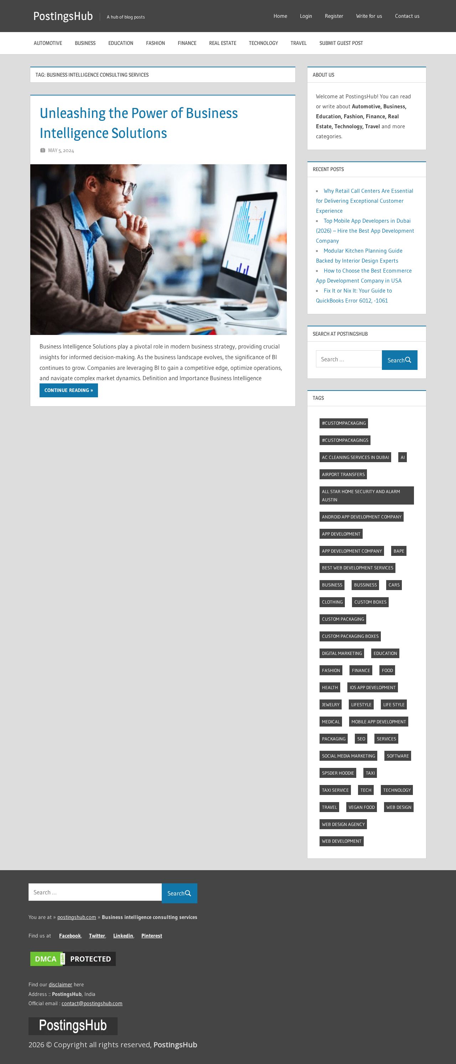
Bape (399, 551)
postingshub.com (76, 917)
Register (334, 15)
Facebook (70, 935)
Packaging (334, 739)
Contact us (407, 15)
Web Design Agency (343, 824)
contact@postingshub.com (92, 1003)
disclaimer (60, 984)
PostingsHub (63, 16)
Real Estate (222, 43)
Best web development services (357, 567)
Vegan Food (362, 807)
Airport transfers (343, 474)
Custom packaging (343, 619)
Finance (187, 43)
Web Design (399, 807)
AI (403, 457)
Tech (366, 790)
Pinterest (151, 935)
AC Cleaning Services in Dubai (355, 457)
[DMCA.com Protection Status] (73, 965)
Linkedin (123, 935)
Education (120, 43)
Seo (361, 739)
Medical (331, 721)
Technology (263, 43)
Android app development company (361, 517)
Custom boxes (370, 602)
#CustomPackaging (344, 423)
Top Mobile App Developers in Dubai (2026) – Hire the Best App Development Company (365, 230)
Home (280, 15)
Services (386, 739)
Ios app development (373, 687)
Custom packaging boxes (350, 636)
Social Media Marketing (348, 756)
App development (341, 534)
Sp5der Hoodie (338, 773)
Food (387, 670)
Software (398, 756)
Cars (394, 585)
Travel (299, 43)
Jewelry (331, 704)
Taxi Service (335, 790)
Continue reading (67, 390)
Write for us (369, 15)
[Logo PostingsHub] (73, 1033)
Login (306, 15)
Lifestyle (361, 704)
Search (396, 360)
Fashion (155, 43)
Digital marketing (342, 653)
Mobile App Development (379, 721)
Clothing (332, 602)
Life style (394, 704)
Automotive (48, 43)
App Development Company (352, 551)
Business (85, 43)
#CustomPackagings (345, 440)
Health (330, 687)
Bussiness (365, 585)
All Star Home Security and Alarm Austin (361, 495)
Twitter (97, 935)
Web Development (342, 841)
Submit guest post (341, 43)
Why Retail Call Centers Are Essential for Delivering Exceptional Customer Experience (364, 200)
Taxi (370, 773)
